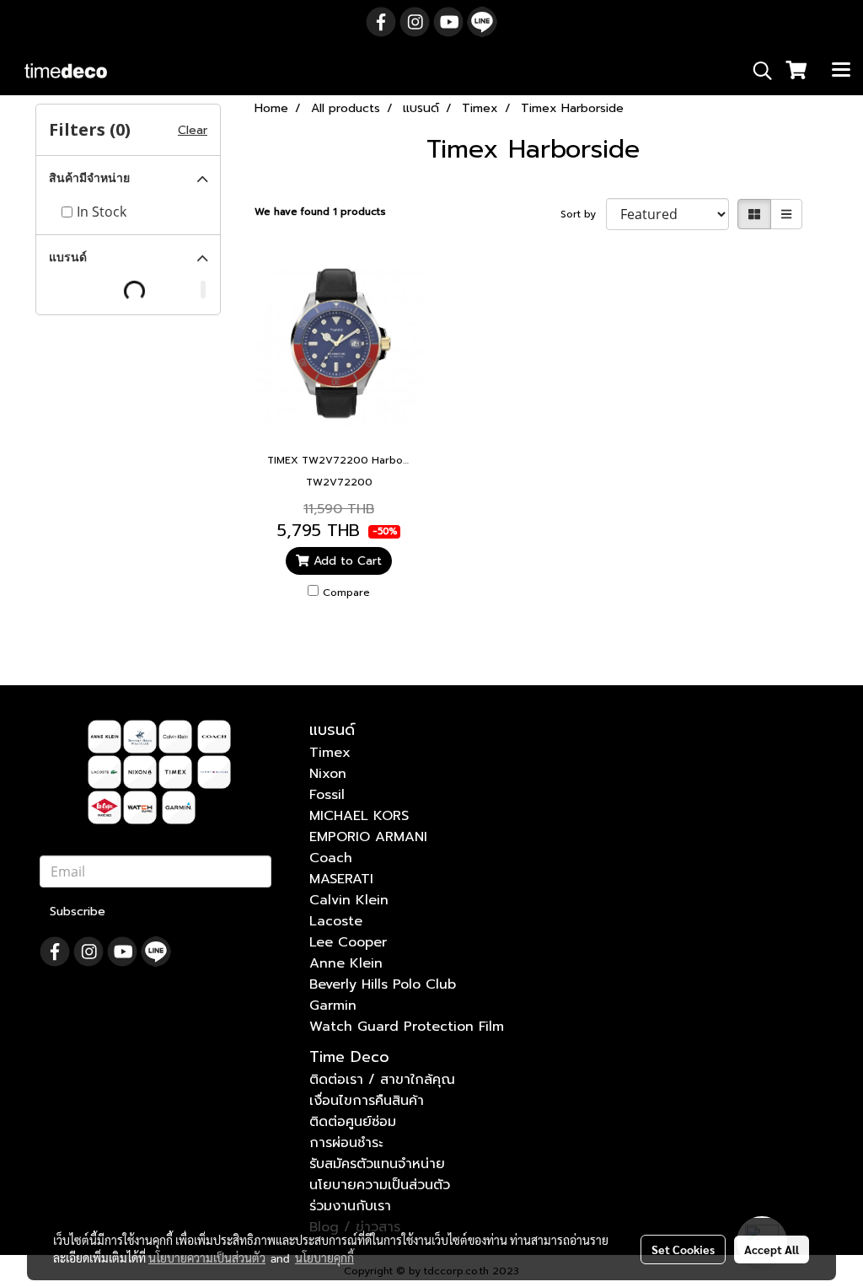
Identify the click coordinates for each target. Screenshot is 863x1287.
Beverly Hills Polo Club (382, 984)
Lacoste (335, 921)
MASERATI (341, 879)
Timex (330, 753)
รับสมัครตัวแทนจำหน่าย (377, 1164)
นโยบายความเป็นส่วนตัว (379, 1185)
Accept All (771, 1249)
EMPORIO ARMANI (368, 837)
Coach (330, 858)
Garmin (332, 1005)
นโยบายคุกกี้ (324, 1257)
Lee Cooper (348, 942)
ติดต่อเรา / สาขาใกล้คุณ (382, 1080)
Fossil (327, 795)
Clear (192, 130)
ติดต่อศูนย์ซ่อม (352, 1122)
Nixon (327, 774)
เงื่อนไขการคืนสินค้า (366, 1101)
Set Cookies (683, 1249)
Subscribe (77, 911)
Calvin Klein (349, 900)
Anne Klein (346, 963)
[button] (757, 71)
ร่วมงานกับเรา (350, 1206)
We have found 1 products (320, 211)
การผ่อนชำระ (346, 1143)
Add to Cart (345, 561)
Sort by (583, 214)
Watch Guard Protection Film (406, 1026)
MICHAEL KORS (359, 816)
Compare (346, 592)
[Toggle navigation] (841, 70)
